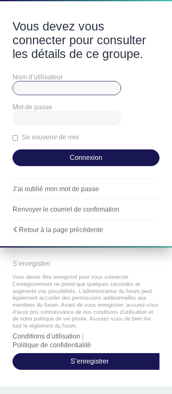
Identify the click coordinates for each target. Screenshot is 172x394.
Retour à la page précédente (61, 229)
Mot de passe (32, 107)
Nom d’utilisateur (38, 77)
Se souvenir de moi (49, 137)
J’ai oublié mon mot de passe (56, 188)
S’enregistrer (90, 361)
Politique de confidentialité (52, 345)
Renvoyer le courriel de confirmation (66, 209)
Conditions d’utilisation (46, 336)
